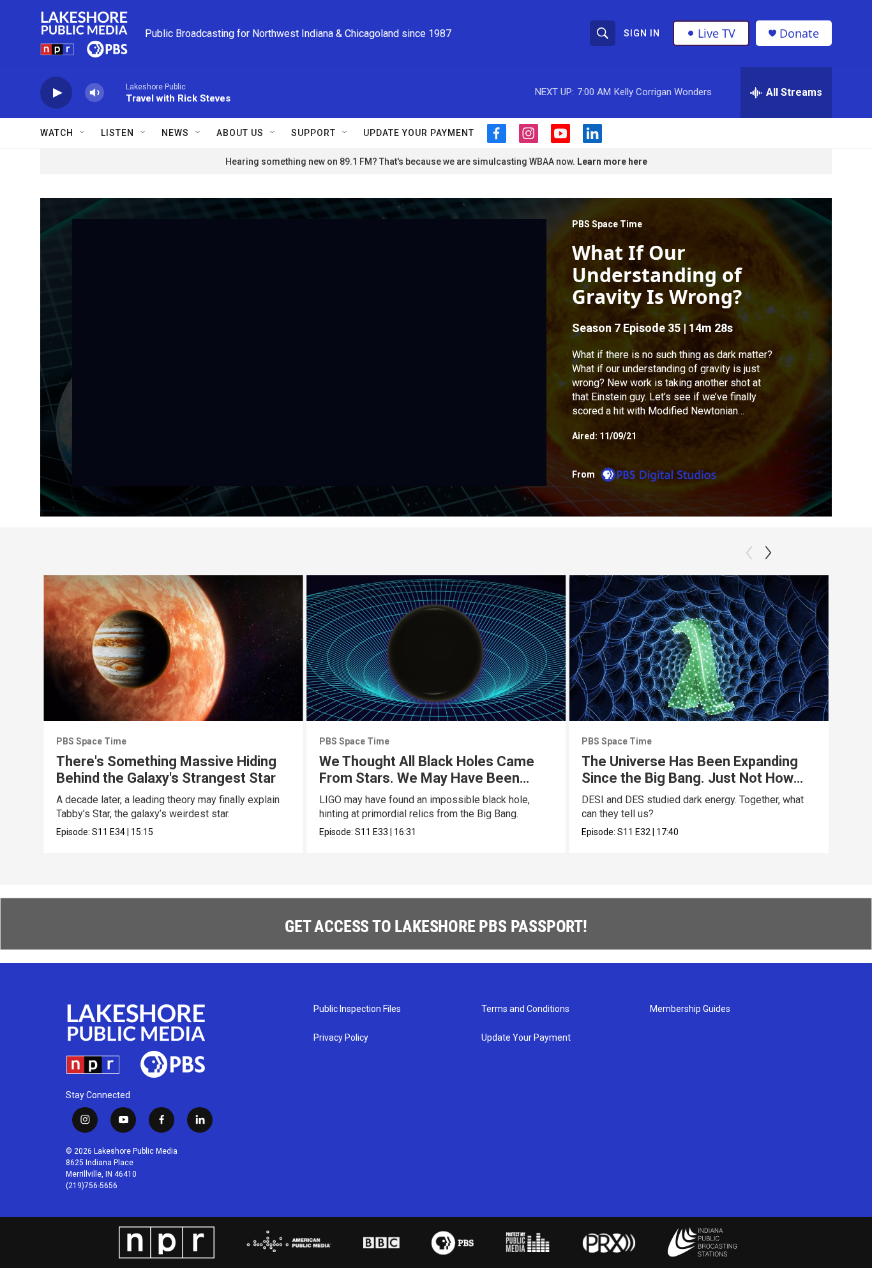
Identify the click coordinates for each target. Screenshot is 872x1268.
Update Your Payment (418, 133)
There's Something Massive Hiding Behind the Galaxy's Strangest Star (166, 769)
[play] (56, 93)
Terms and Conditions (525, 1009)
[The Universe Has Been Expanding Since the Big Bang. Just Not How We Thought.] (699, 648)
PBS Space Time (607, 224)
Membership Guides (690, 1009)
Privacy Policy (340, 1038)
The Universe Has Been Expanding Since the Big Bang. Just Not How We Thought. (690, 778)
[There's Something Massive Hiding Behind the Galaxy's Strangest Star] (173, 648)
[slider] (115, 92)
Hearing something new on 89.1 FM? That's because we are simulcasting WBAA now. (401, 161)
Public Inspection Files (357, 1009)
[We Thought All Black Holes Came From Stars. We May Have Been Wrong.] (436, 648)
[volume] (94, 93)
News (175, 133)
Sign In (642, 33)
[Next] (768, 553)
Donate (799, 33)
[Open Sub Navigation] (83, 133)
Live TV (716, 33)
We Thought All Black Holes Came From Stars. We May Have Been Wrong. (426, 778)
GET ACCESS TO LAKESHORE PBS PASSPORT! (436, 926)
